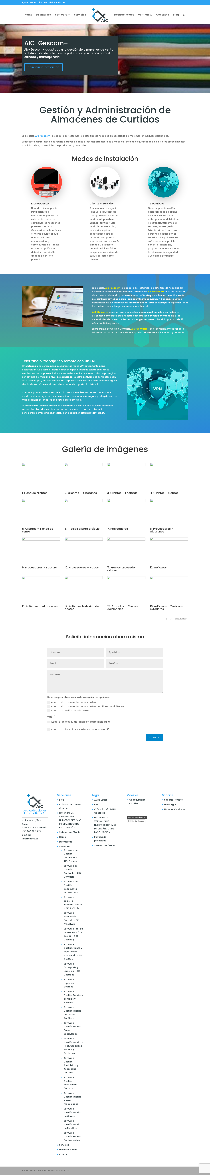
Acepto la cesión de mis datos (70, 710)
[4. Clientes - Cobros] (169, 465)
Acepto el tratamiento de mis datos (73, 702)
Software (61, 15)
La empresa (43, 15)
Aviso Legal (100, 799)
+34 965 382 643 (31, 831)
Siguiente (180, 618)
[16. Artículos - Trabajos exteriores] (169, 578)
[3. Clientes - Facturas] (126, 465)
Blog (176, 15)
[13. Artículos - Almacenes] (41, 578)
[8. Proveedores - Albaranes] (169, 501)
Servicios (80, 15)
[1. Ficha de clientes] (41, 465)
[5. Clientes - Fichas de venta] (41, 501)
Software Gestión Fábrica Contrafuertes (72, 1136)
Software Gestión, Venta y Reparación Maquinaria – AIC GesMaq (73, 952)
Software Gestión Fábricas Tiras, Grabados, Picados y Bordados (73, 1046)
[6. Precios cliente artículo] (84, 501)
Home (28, 15)
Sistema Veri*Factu (69, 832)
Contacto (162, 15)
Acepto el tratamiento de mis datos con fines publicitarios (87, 706)
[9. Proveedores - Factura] (41, 539)
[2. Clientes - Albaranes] (84, 465)
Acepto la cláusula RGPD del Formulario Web (79, 729)
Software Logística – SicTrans (70, 983)
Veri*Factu (145, 15)
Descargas (170, 804)
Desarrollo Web (124, 15)
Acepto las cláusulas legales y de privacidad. (79, 722)
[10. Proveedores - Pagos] (84, 539)
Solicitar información (43, 67)
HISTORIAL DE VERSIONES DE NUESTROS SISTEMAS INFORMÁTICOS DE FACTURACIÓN (70, 820)
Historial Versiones (174, 809)
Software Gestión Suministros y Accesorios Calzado (71, 1065)
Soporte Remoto (173, 799)
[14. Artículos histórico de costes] (84, 578)
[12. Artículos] (169, 539)
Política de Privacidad (137, 817)
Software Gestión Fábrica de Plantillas (72, 1124)
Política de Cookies (136, 821)
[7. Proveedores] (126, 501)
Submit (154, 737)
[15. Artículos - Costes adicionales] (126, 578)
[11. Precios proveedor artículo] (126, 539)
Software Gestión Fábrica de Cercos (72, 1112)
